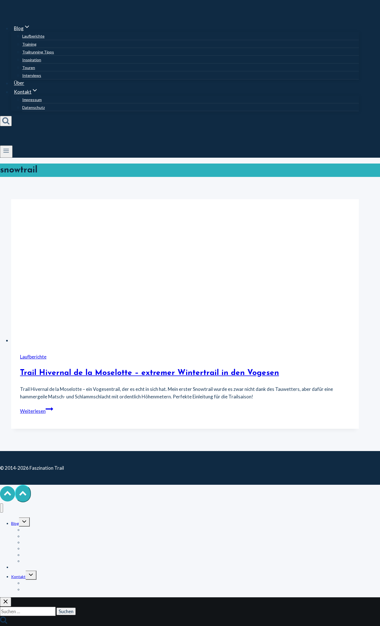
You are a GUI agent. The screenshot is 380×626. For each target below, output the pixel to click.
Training (29, 44)
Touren (28, 67)
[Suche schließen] (5, 601)
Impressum (32, 99)
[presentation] (185, 271)
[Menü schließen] (1, 508)
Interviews (31, 75)
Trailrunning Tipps (38, 52)
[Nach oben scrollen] (7, 494)
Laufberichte (33, 36)
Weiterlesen (36, 411)
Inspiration (31, 59)
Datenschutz (33, 107)
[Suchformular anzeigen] (6, 121)
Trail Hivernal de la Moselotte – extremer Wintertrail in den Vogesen (149, 373)
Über (19, 83)
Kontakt (18, 576)
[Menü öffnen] (6, 151)
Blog (15, 523)
